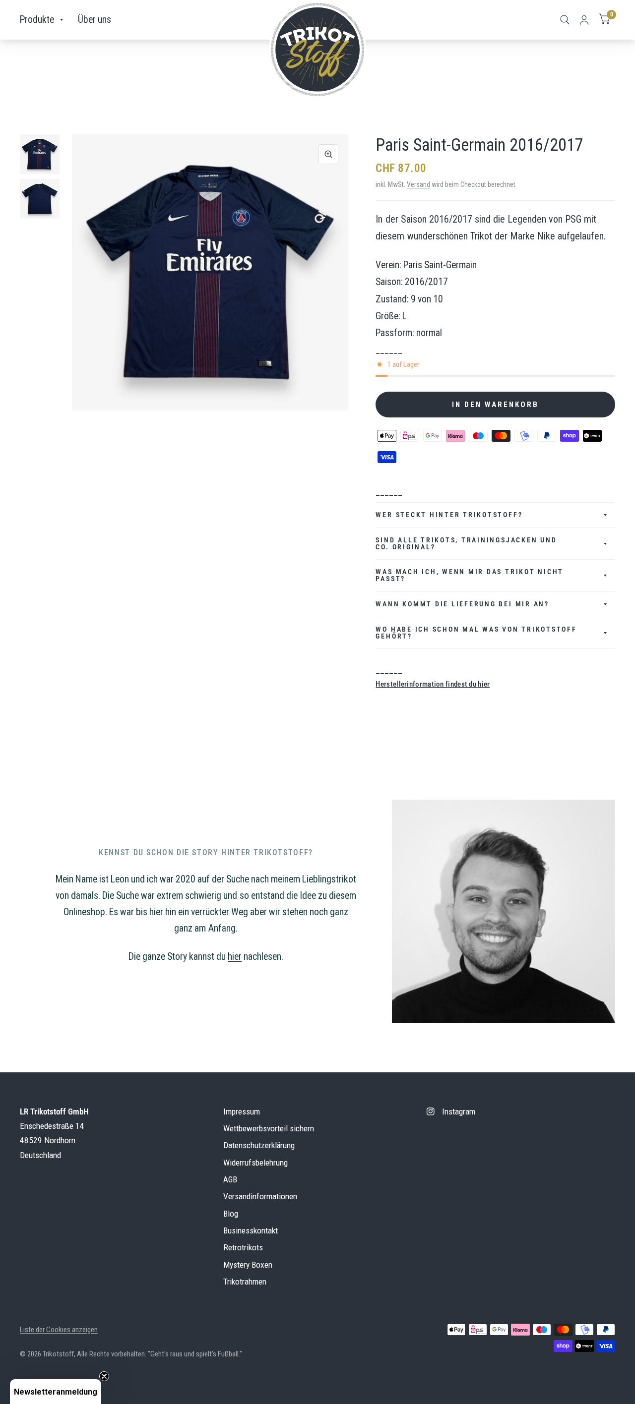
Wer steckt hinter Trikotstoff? (449, 515)
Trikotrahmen (244, 1282)
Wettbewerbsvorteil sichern (268, 1128)
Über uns (94, 19)
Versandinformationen (260, 1196)
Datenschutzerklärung (259, 1145)
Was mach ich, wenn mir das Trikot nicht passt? (470, 575)
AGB (230, 1179)
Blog (230, 1214)
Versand (418, 184)
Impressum (241, 1111)
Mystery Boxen (247, 1265)
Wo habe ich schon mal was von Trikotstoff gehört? (476, 632)
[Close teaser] (104, 1376)
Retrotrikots (243, 1247)
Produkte (37, 19)
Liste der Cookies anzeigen (59, 1329)
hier (235, 956)
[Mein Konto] (584, 20)
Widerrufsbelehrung (255, 1163)
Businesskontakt (250, 1230)
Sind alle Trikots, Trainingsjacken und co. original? (466, 543)
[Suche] (564, 20)
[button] (55, 1391)
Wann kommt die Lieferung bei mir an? (462, 604)
